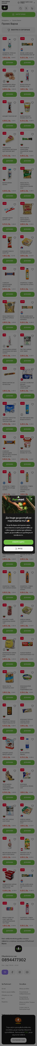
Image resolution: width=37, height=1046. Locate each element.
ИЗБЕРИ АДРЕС (18, 542)
